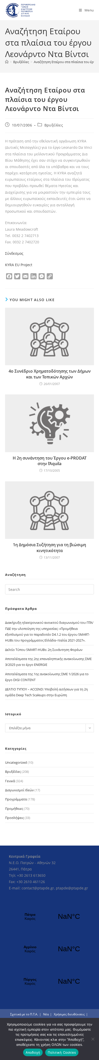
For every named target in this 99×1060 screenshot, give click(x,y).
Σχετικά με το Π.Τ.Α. (24, 1014)
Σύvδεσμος (14, 253)
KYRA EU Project (18, 264)
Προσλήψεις (14, 817)
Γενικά (10, 781)
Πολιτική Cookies (62, 1052)
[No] (92, 1038)
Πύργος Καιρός (49, 981)
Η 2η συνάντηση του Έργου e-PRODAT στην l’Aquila (50, 460)
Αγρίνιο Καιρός (49, 949)
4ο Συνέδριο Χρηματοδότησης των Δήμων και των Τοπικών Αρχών (50, 373)
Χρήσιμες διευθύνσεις (69, 1014)
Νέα (46, 1014)
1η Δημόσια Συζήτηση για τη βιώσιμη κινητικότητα (49, 547)
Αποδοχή (33, 1052)
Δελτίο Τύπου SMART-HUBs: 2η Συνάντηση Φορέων (43, 649)
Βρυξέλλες (53, 125)
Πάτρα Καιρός (49, 916)
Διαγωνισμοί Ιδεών (19, 790)
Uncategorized (16, 762)
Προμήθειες (14, 808)
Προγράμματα (16, 799)
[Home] (6, 62)
